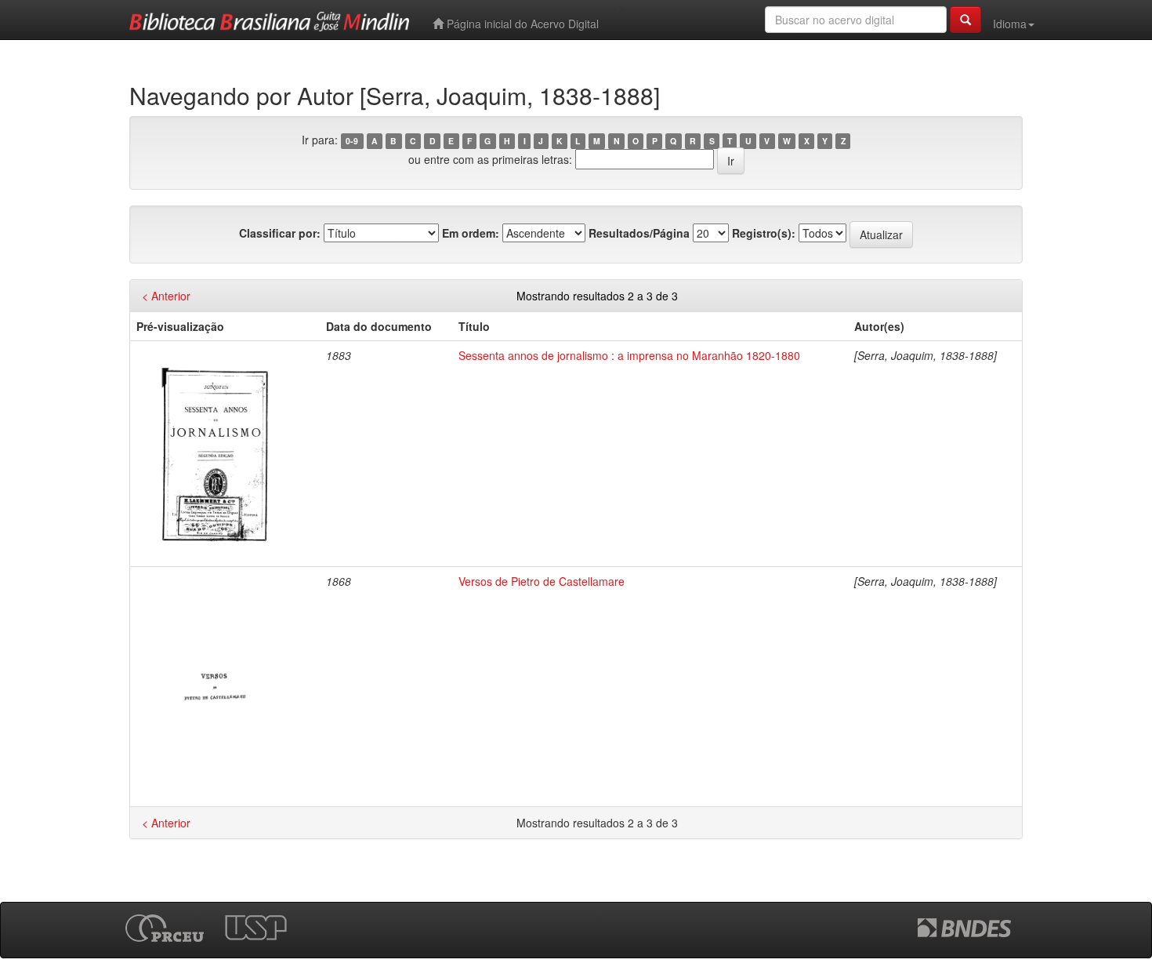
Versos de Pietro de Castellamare (541, 581)
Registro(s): (763, 233)
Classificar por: (280, 233)
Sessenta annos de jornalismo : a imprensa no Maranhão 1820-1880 (629, 355)
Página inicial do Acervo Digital (521, 23)
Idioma (1010, 23)
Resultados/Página (639, 233)
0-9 (352, 141)
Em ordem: (470, 233)
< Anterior (166, 295)
